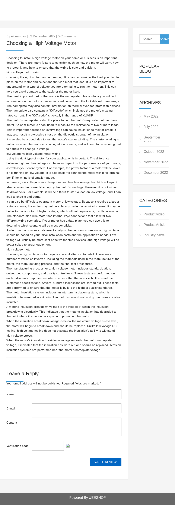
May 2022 (151, 116)
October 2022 (154, 151)
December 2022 (156, 172)
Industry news (154, 235)
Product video (154, 214)
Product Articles (155, 225)
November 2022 (156, 162)
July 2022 (151, 127)
